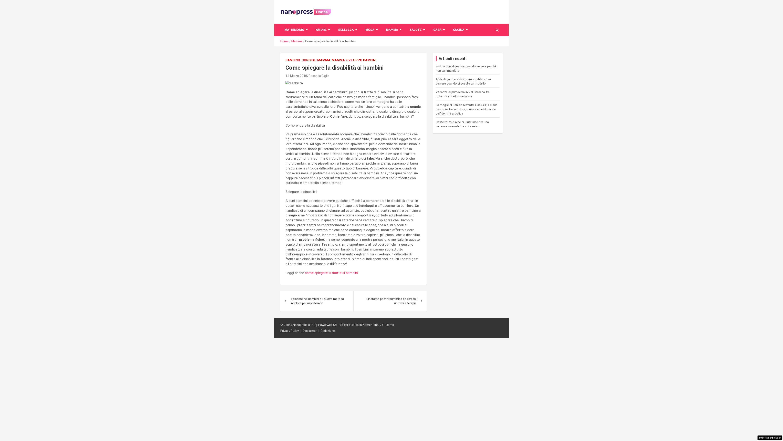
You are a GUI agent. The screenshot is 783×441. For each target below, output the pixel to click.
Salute (416, 30)
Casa (437, 30)
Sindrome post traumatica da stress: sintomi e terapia (391, 301)
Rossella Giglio (319, 76)
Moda (369, 30)
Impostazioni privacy (770, 438)
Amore (321, 30)
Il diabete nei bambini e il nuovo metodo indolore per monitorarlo (317, 301)
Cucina (458, 30)
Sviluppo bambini (361, 60)
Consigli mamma (316, 60)
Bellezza (346, 30)
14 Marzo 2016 (296, 76)
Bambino (292, 60)
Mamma (392, 30)
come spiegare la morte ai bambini (331, 273)
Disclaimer (310, 331)
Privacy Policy (289, 331)
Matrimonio (294, 30)
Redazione (328, 331)
